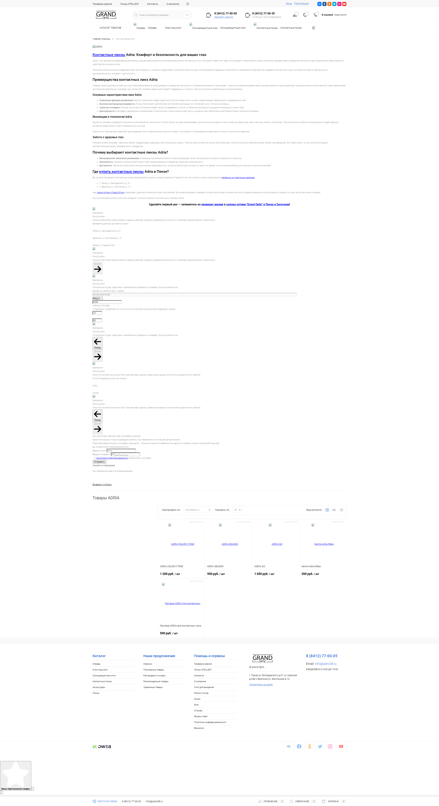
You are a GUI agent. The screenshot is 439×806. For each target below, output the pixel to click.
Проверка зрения (102, 4)
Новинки (147, 664)
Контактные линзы (109, 55)
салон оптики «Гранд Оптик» (110, 192)
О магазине (173, 4)
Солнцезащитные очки (104, 675)
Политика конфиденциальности (210, 722)
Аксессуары (99, 687)
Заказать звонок (223, 17)
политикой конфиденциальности (112, 458)
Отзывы (198, 710)
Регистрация (301, 3)
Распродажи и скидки (154, 675)
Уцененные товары (153, 687)
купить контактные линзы (121, 172)
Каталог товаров (111, 27)
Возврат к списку (102, 484)
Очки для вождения (204, 687)
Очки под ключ (100, 669)
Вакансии (199, 728)
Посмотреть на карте (261, 684)
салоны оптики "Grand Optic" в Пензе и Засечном (257, 204)
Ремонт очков (201, 693)
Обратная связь (107, 801)
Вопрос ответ (201, 716)
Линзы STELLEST (129, 4)
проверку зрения (212, 204)
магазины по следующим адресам (238, 177)
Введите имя (99, 450)
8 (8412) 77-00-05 (131, 801)
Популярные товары (153, 669)
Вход (289, 3)
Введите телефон (102, 454)
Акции (197, 699)
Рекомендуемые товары (156, 681)
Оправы (97, 664)
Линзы (96, 693)
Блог (196, 704)
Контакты (152, 4)
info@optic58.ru (325, 663)
